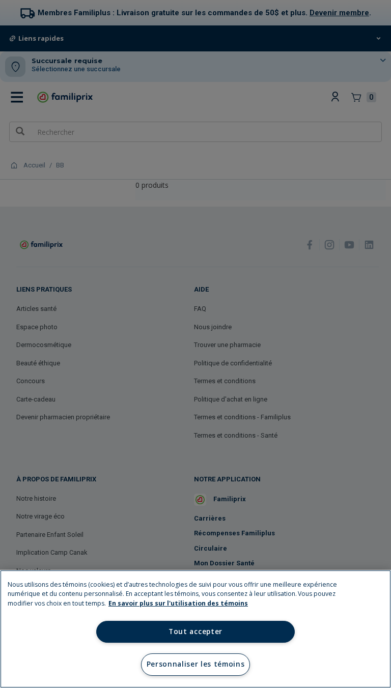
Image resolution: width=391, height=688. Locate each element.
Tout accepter (195, 631)
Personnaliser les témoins (196, 664)
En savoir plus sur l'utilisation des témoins (178, 603)
